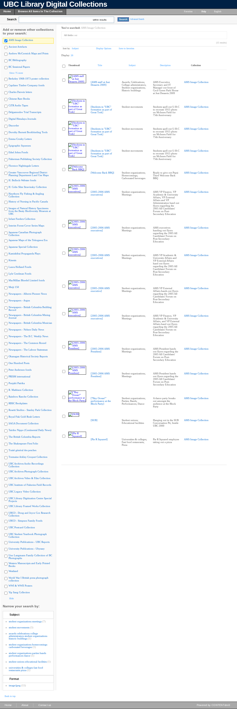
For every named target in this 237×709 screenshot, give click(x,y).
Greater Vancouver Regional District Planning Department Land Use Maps (29, 174)
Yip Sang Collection (19, 592)
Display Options (103, 48)
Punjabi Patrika (17, 383)
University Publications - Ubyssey (27, 548)
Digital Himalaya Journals (22, 118)
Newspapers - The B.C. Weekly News (28, 336)
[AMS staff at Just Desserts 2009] (100, 83)
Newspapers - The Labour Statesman (28, 349)
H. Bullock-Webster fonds (22, 180)
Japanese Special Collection (23, 246)
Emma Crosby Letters (20, 139)
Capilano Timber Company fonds (26, 85)
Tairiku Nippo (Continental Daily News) (30, 430)
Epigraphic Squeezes (20, 145)
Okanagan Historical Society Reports (28, 356)
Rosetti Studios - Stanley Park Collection (30, 410)
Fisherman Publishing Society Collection (30, 159)
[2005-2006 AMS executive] (100, 289)
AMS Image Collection (21, 40)
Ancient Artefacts (18, 46)
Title (100, 65)
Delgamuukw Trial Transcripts (25, 112)
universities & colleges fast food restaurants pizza (26, 669)
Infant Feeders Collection (22, 218)
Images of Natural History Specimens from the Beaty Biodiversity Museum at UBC (30, 211)
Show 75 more (16, 73)
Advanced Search (137, 19)
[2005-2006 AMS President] (100, 350)
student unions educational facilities (28, 661)
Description (165, 65)
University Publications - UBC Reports (29, 542)
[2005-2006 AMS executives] (100, 193)
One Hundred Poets (19, 363)
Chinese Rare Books (19, 98)
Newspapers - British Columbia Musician (30, 322)
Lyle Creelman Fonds (20, 273)
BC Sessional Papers (19, 66)
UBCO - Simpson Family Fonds (25, 520)
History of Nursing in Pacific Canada (28, 201)
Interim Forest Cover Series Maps (26, 225)
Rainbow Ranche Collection (23, 396)
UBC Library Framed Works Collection (29, 506)
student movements (19, 627)
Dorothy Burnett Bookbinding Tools (28, 132)
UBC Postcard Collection (22, 527)
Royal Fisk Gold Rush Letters (24, 416)
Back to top (10, 696)
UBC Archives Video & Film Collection (29, 478)
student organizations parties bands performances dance (27, 654)
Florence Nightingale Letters (24, 165)
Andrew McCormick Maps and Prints (28, 53)
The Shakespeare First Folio (23, 443)
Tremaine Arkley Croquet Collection (28, 456)
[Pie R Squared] (99, 439)
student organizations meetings (25, 621)
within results (99, 19)
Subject (14, 614)
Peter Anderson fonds (20, 369)
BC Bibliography (18, 60)
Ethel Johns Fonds (18, 152)
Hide (11, 598)
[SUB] (94, 420)
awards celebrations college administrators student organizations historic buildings (28, 636)
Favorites (188, 11)
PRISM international (19, 376)
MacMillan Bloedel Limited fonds (27, 280)
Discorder (14, 125)
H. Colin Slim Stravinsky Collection (28, 187)
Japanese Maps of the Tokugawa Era (28, 240)
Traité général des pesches (22, 450)
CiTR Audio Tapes (18, 105)
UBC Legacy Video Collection (25, 491)
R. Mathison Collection (21, 389)
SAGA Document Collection (24, 423)
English (218, 11)
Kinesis (12, 260)
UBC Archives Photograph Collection (28, 471)
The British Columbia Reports (24, 436)
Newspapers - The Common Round (27, 343)
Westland (13, 571)
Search (11, 19)
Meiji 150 (14, 287)
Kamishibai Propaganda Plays (24, 253)
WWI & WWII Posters (20, 585)
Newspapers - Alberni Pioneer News (28, 293)
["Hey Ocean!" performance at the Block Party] (101, 401)
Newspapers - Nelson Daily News (26, 329)
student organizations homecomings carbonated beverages (28, 645)
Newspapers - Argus (19, 300)
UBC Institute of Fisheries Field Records (30, 484)
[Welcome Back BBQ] (102, 172)
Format (14, 679)
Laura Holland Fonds (20, 267)
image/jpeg (15, 685)
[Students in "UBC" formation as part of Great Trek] (101, 109)
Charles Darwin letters (20, 92)
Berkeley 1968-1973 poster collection (29, 78)
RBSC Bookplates (18, 403)
